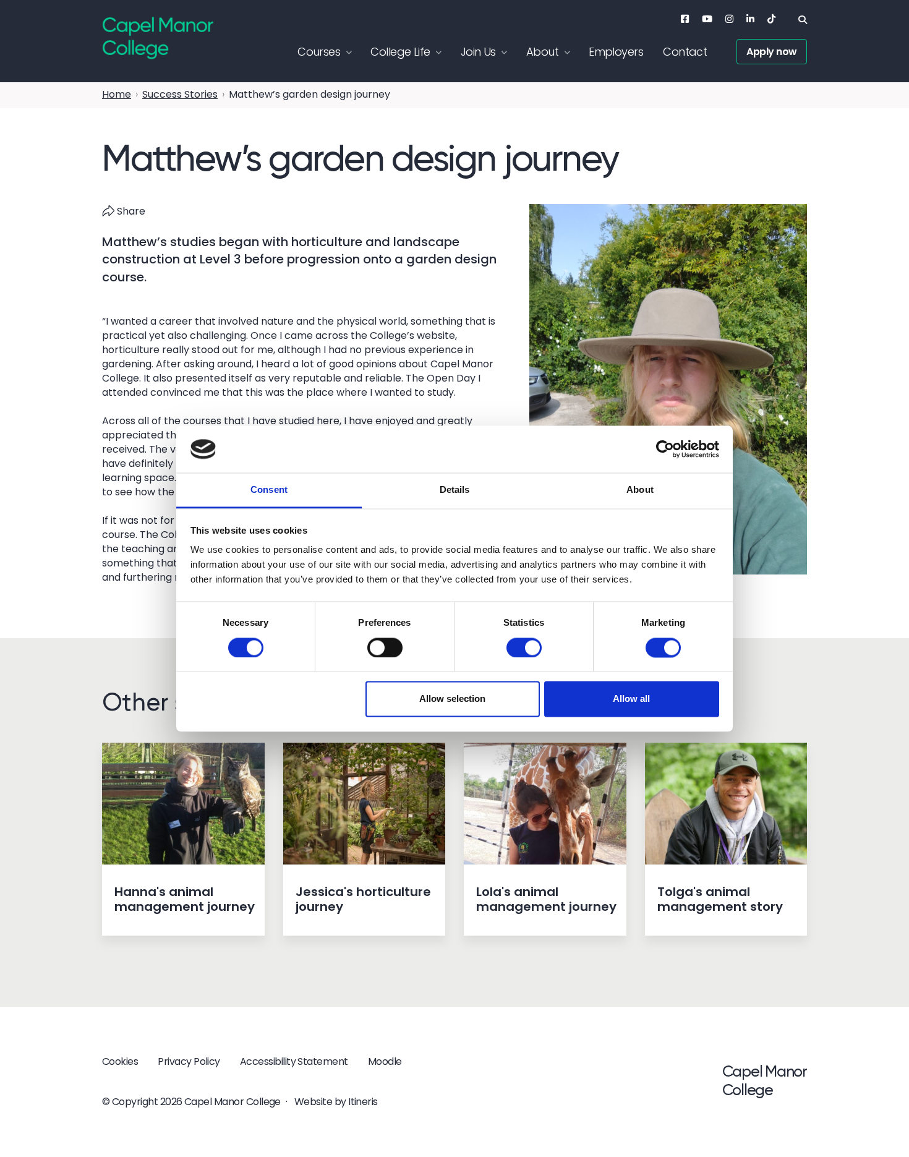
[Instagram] (729, 18)
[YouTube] (707, 18)
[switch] (385, 647)
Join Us (478, 51)
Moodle (385, 1061)
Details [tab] (455, 490)
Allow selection (452, 699)
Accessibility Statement (294, 1061)
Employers (616, 51)
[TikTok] (771, 18)
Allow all (631, 699)
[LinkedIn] (750, 18)
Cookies (120, 1061)
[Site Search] (802, 20)
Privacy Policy (189, 1061)
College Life (400, 51)
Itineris (363, 1102)
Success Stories (180, 94)
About (542, 51)
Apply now (771, 52)
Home (116, 94)
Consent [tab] (269, 490)
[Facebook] (685, 18)
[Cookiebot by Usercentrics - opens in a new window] (665, 449)
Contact (685, 51)
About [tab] (640, 490)
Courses (318, 51)
